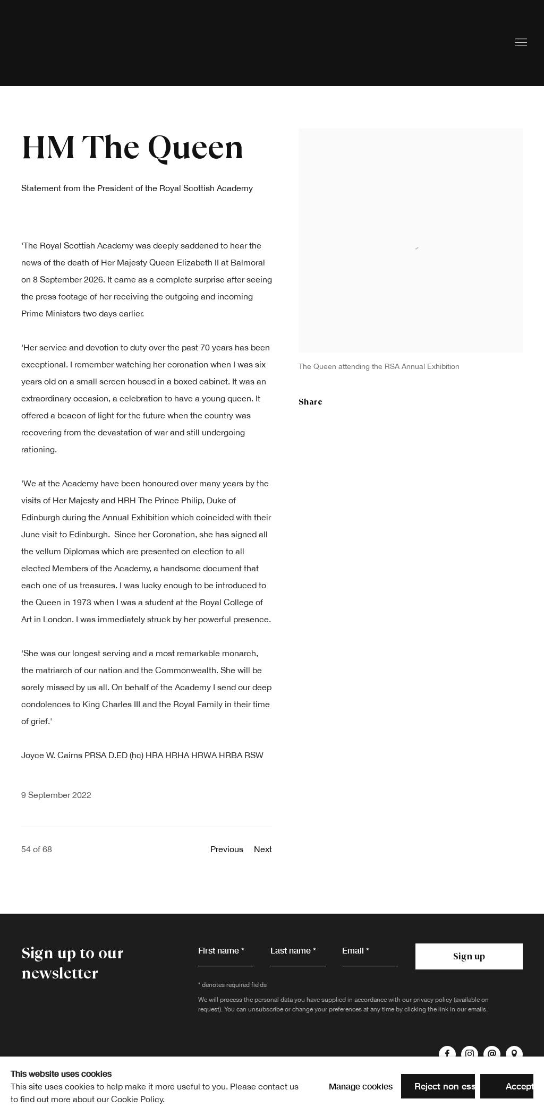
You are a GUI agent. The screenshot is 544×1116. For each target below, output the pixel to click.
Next (263, 849)
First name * (221, 950)
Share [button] (310, 402)
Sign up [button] (469, 956)
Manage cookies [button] (361, 1086)
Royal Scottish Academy (79, 43)
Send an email (491, 1054)
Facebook (447, 1054)
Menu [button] (520, 43)
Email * (355, 950)
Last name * (293, 950)
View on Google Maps (514, 1054)
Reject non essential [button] (456, 1086)
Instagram (469, 1054)
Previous (226, 849)
